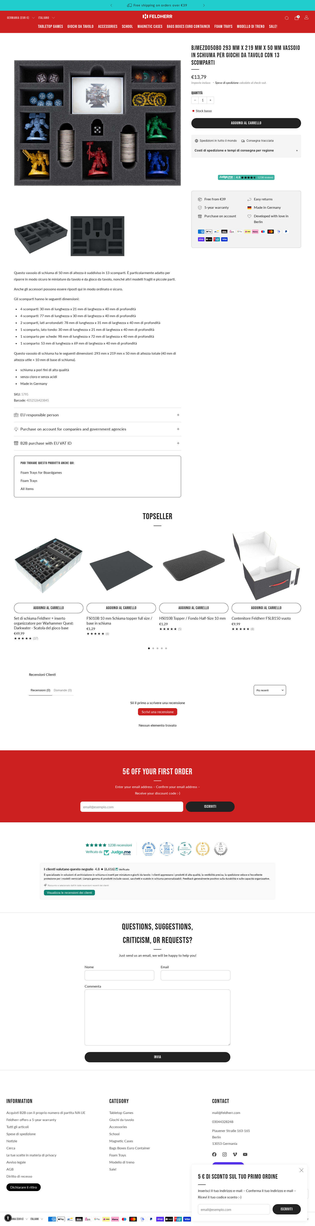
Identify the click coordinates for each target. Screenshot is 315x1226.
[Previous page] (14, 566)
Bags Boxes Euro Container (188, 26)
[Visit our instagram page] (224, 1154)
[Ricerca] (287, 18)
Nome (89, 967)
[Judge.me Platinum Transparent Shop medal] (185, 849)
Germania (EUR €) (18, 18)
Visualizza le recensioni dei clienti (69, 892)
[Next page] (301, 566)
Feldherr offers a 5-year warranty (31, 1120)
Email (165, 967)
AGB (10, 1169)
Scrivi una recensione (158, 712)
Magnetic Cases (150, 26)
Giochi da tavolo (81, 26)
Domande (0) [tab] (63, 690)
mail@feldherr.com (226, 1113)
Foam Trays (223, 26)
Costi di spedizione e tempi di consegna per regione (234, 150)
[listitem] (158, 5)
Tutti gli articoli (17, 1127)
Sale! (273, 26)
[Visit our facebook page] (214, 1154)
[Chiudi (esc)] (301, 1170)
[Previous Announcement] (111, 5)
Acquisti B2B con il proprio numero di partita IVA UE (45, 1113)
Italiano (43, 18)
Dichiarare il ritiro (23, 1187)
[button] (8, 1218)
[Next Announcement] (204, 5)
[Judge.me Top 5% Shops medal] (221, 849)
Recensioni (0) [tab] (40, 690)
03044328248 (222, 1122)
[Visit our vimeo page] (235, 1154)
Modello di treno (251, 26)
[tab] (149, 648)
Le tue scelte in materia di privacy (31, 1155)
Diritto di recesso (19, 1176)
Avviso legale (16, 1162)
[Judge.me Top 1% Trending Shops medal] (203, 849)
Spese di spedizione (227, 82)
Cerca (10, 1148)
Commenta (93, 986)
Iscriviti (287, 1209)
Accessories (107, 26)
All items (27, 489)
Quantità (196, 93)
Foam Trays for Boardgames (41, 472)
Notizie (11, 1141)
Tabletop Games (50, 26)
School (127, 26)
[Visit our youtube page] (245, 1154)
